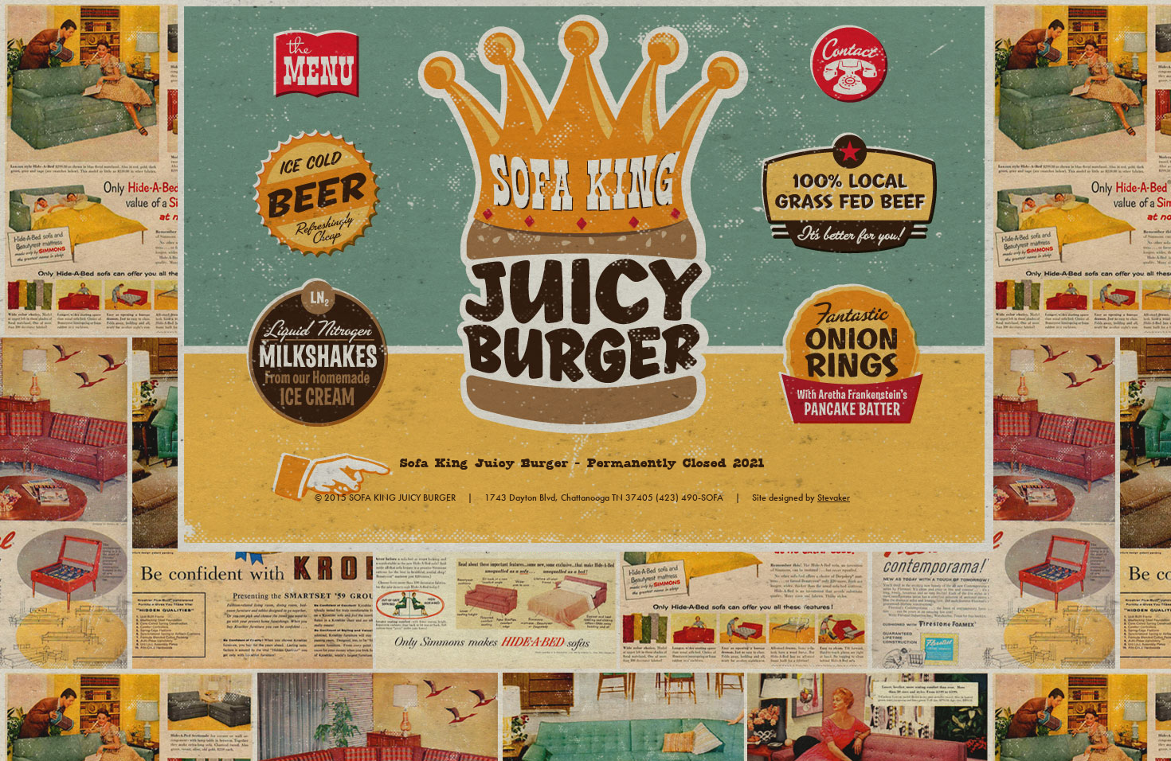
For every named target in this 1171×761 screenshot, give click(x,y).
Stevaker (833, 497)
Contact (854, 65)
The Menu (316, 65)
